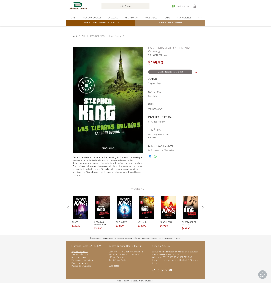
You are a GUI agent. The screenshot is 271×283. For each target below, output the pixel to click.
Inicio (75, 36)
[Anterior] (68, 207)
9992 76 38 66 (185, 257)
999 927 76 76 (119, 260)
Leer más (77, 175)
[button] (194, 6)
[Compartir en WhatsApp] (155, 156)
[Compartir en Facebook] (150, 156)
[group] (135, 215)
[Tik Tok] (153, 270)
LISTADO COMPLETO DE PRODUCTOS (101, 22)
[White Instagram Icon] (162, 270)
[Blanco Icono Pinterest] (166, 270)
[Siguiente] (203, 207)
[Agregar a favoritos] (196, 72)
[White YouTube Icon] (170, 270)
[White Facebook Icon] (157, 270)
